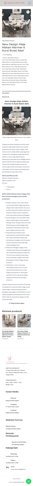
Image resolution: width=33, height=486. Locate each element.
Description (5, 93)
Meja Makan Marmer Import (21, 73)
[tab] (16, 93)
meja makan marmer (14, 147)
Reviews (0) (5, 97)
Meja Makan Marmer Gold (18, 71)
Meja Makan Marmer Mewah (15, 78)
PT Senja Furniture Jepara (12, 406)
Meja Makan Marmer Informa (10, 75)
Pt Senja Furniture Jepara (13, 428)
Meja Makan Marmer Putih (17, 82)
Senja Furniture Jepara (12, 400)
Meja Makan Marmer (8, 40)
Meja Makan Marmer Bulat (13, 69)
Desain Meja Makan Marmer (12, 60)
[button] (28, 481)
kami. (10, 299)
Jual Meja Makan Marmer (17, 62)
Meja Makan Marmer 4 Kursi (18, 64)
